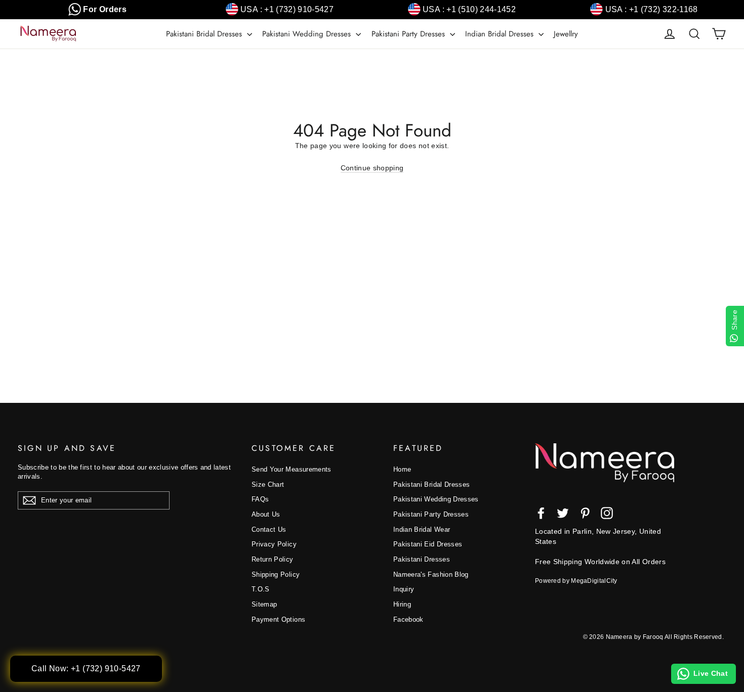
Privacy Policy (274, 544)
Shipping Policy (276, 574)
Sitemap (264, 604)
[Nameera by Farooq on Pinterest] (585, 513)
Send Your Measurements (292, 469)
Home (402, 469)
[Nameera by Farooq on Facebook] (541, 513)
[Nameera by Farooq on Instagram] (607, 513)
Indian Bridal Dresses (500, 33)
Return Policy (273, 559)
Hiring (402, 604)
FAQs (260, 499)
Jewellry (566, 33)
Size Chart (268, 484)
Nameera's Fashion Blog (431, 574)
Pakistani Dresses (421, 559)
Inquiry (403, 589)
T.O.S (261, 589)
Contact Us (269, 529)
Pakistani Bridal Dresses (205, 33)
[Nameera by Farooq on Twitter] (563, 513)
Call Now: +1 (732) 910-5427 (86, 668)
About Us (266, 514)
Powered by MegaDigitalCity (576, 580)
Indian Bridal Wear (421, 529)
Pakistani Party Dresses (409, 33)
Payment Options (278, 619)
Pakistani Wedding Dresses (307, 33)
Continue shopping (372, 168)
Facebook (408, 619)
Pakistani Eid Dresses (427, 544)
